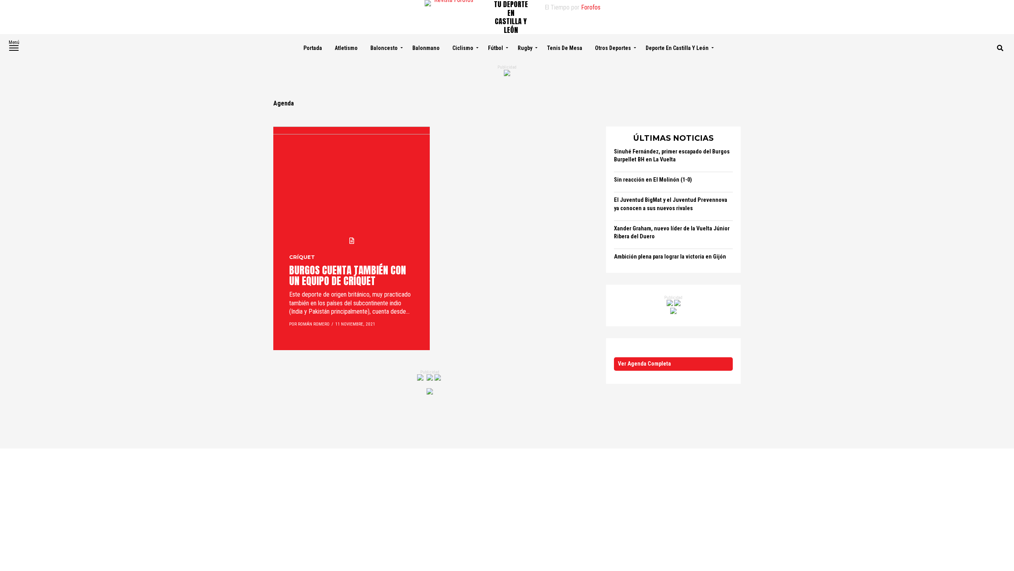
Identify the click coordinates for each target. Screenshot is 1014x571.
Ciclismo (462, 48)
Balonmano (426, 48)
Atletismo (346, 48)
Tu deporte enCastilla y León (511, 17)
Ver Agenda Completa (644, 363)
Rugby (525, 48)
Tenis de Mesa (564, 48)
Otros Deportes (613, 48)
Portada (312, 48)
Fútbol (495, 48)
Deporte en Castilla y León (677, 48)
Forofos (590, 7)
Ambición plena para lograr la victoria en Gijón (670, 256)
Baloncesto (384, 48)
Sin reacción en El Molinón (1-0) (653, 179)
